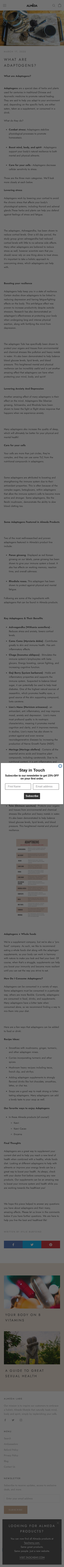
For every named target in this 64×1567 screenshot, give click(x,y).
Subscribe (32, 796)
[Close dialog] (60, 766)
